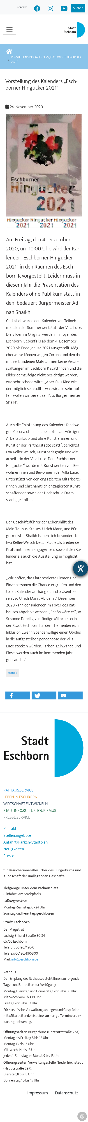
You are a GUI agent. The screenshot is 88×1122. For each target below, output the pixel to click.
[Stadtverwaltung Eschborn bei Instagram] (50, 9)
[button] (17, 695)
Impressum (37, 1093)
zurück (12, 673)
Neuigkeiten (13, 849)
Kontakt (22, 7)
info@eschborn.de (24, 959)
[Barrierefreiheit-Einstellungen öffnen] (80, 568)
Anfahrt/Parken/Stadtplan (25, 842)
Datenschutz (66, 1093)
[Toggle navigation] (9, 30)
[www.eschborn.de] (9, 51)
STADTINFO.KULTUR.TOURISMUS (29, 810)
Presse (8, 856)
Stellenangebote (17, 835)
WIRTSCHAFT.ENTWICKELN (25, 804)
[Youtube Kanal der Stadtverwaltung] (64, 9)
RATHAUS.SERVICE (18, 790)
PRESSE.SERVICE (16, 817)
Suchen (78, 8)
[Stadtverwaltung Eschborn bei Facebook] (37, 9)
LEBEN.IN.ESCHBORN (20, 797)
